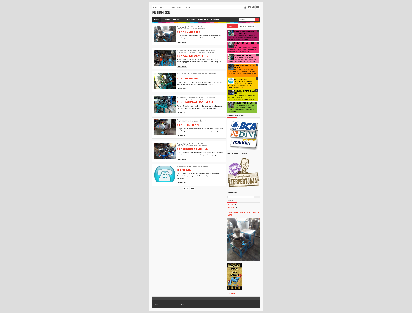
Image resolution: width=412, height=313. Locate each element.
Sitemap (187, 7)
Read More (182, 42)
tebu (204, 75)
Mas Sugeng (180, 304)
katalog (206, 26)
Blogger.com (255, 304)
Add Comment (193, 26)
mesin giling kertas (193, 145)
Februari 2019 (231, 207)
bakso (201, 26)
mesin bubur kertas (182, 145)
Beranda (232, 293)
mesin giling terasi (201, 99)
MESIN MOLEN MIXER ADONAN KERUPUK (192, 56)
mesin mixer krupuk (182, 52)
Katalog (176, 19)
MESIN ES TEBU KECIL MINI (187, 78)
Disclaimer (180, 7)
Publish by (174, 304)
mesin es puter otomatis (183, 121)
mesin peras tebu (181, 75)
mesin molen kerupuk (200, 52)
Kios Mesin (166, 19)
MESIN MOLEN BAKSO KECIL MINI (189, 32)
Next (192, 188)
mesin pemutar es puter (196, 121)
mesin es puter (210, 120)
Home (157, 19)
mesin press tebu (191, 75)
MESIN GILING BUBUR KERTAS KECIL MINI (192, 149)
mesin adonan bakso (213, 26)
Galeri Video (203, 19)
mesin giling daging (182, 99)
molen (216, 52)
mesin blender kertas (209, 143)
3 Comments (194, 97)
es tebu (202, 73)
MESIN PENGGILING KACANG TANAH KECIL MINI (195, 102)
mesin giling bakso (189, 28)
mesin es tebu (212, 73)
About (155, 7)
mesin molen (191, 52)
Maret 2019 (230, 205)
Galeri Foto (215, 19)
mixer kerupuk (211, 52)
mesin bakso (180, 28)
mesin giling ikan (192, 99)
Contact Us (162, 7)
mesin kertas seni (202, 145)
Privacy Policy (171, 7)
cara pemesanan (204, 166)
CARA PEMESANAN (184, 170)
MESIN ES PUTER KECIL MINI (188, 125)
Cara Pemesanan (189, 19)
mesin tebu (199, 75)
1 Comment (194, 143)
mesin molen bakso (200, 28)
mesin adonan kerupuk (210, 50)
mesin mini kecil (166, 304)
